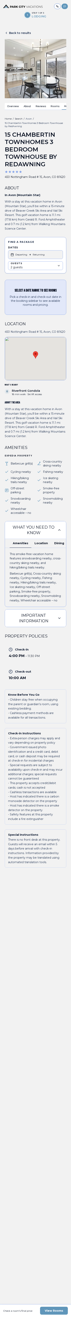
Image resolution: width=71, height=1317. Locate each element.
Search (18, 118)
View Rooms (54, 1310)
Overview (13, 106)
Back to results (20, 33)
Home (8, 118)
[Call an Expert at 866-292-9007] (57, 6)
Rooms (55, 106)
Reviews (41, 106)
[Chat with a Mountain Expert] (65, 6)
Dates (13, 247)
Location (41, 543)
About (27, 106)
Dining (59, 543)
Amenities (20, 543)
